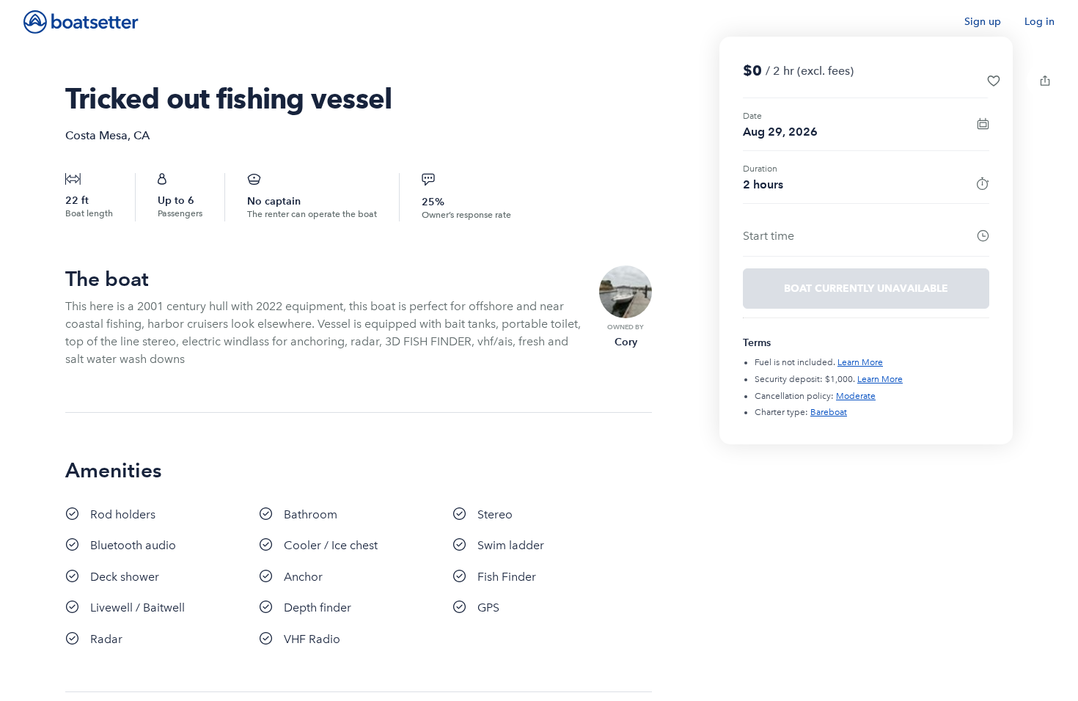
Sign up (982, 21)
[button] (993, 80)
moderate (856, 396)
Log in (1039, 21)
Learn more (860, 362)
